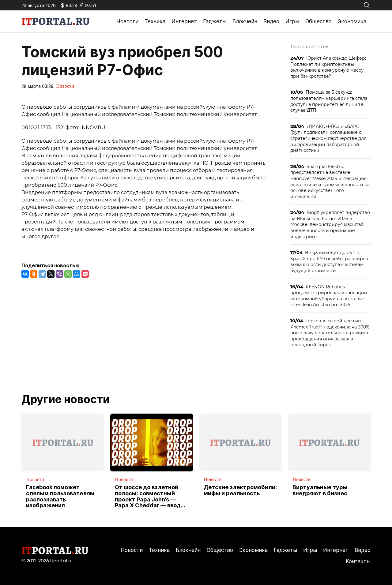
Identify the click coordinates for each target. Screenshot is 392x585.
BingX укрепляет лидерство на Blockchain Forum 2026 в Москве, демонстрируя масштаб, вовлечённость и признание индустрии (330, 224)
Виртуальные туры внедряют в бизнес (320, 490)
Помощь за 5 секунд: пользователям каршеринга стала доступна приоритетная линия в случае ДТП (329, 101)
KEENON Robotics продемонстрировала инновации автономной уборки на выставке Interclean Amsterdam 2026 (328, 296)
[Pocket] (85, 274)
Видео (271, 21)
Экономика (352, 21)
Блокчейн (244, 21)
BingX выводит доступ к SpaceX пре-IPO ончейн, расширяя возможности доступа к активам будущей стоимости (329, 261)
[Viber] (59, 274)
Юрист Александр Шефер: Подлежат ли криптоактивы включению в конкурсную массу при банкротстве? (328, 67)
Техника (155, 21)
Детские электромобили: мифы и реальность (240, 490)
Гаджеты (214, 21)
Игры (292, 21)
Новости (127, 21)
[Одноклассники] (33, 274)
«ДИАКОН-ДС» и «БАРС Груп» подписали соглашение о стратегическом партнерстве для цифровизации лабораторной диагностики (328, 138)
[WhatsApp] (68, 274)
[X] (51, 274)
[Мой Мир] (76, 274)
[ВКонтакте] (25, 274)
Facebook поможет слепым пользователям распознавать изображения (60, 496)
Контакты (358, 561)
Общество (318, 21)
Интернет (184, 21)
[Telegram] (42, 274)
